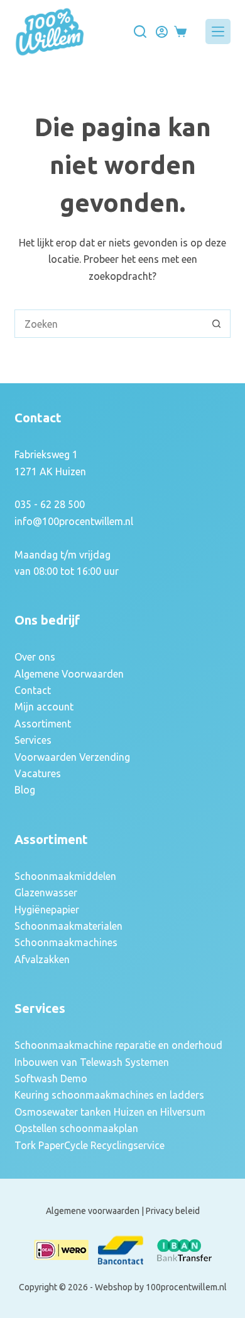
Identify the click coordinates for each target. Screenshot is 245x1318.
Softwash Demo (50, 1078)
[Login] (162, 32)
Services (33, 740)
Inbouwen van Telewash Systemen (91, 1062)
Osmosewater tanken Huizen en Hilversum (109, 1112)
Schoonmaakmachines (65, 942)
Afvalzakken (42, 959)
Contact (32, 690)
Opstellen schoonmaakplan (76, 1128)
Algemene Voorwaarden (69, 673)
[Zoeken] (140, 31)
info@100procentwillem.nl (73, 521)
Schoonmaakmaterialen (68, 926)
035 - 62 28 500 (49, 504)
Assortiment (42, 723)
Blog (24, 789)
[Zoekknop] (216, 323)
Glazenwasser (45, 892)
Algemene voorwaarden (92, 1211)
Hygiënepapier (46, 909)
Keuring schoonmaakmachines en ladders (109, 1095)
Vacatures (37, 773)
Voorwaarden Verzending (72, 757)
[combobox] (108, 323)
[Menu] (218, 31)
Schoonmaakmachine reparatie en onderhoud (118, 1045)
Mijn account (44, 706)
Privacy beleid (173, 1211)
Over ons (34, 656)
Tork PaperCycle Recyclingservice (89, 1145)
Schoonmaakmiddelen (65, 876)
